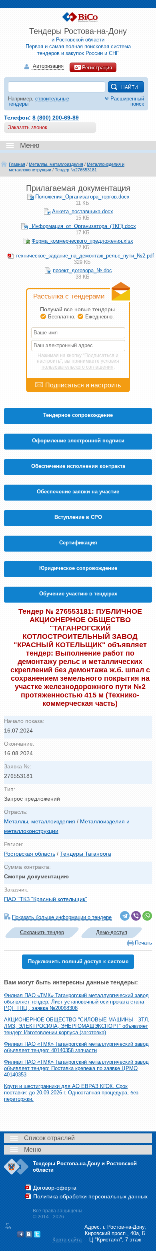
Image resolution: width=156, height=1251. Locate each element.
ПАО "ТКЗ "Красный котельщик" (45, 899)
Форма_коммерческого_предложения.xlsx (82, 241)
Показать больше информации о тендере (62, 917)
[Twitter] (37, 1234)
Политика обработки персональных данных (90, 1196)
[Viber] (136, 916)
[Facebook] (20, 1234)
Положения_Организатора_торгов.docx (82, 197)
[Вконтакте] (29, 1234)
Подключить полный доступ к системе (78, 961)
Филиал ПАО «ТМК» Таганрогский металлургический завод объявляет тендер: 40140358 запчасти (76, 1047)
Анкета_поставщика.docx (82, 211)
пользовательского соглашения (78, 367)
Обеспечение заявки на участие (78, 492)
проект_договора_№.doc (82, 270)
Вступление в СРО (78, 517)
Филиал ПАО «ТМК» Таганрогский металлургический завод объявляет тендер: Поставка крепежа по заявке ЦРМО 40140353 (76, 1068)
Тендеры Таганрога (85, 853)
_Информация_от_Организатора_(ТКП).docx (82, 226)
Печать (143, 943)
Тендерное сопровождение (78, 415)
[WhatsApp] (147, 916)
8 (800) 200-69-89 (55, 117)
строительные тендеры (38, 101)
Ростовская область (29, 853)
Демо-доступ (111, 932)
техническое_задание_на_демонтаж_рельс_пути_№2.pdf (85, 256)
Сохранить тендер (42, 932)
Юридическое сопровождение (78, 568)
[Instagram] (45, 1234)
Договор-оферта (54, 1187)
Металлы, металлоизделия (56, 164)
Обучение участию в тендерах (78, 594)
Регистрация (97, 68)
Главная (17, 164)
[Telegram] (125, 916)
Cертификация (78, 543)
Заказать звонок (27, 127)
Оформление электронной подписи (78, 441)
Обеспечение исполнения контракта (78, 466)
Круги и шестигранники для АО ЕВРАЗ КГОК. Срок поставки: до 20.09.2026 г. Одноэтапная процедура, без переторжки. (71, 1092)
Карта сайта (67, 1240)
